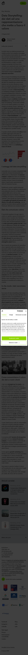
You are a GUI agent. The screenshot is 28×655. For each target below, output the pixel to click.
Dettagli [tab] (11, 314)
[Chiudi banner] (25, 311)
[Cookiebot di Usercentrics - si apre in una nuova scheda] (17, 311)
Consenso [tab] (4, 314)
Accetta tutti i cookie (14, 338)
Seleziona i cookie (13, 342)
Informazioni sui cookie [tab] (21, 314)
